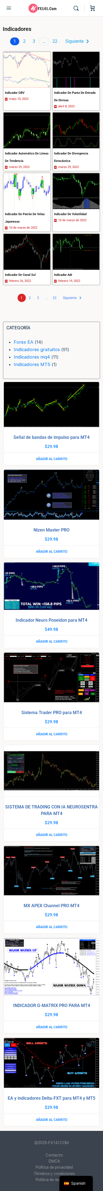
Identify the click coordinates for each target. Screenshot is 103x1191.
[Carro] (92, 8)
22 (54, 41)
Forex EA (23, 342)
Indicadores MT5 (32, 364)
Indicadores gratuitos (37, 349)
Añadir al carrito (51, 459)
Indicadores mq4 (32, 357)
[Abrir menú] (8, 8)
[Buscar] (77, 8)
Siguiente (74, 41)
